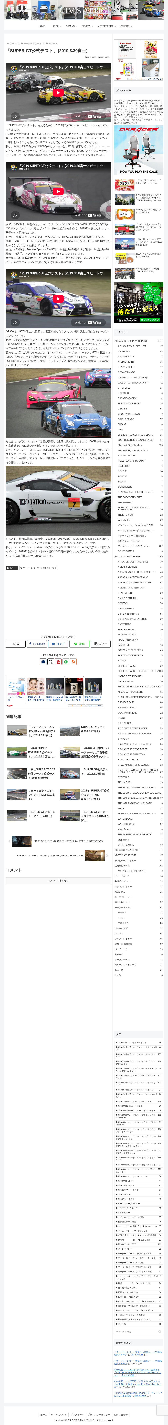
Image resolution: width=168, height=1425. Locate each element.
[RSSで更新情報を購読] (73, 661)
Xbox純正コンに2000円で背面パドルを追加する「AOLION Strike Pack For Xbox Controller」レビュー (137, 1372)
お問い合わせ (121, 1414)
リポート (13, 568)
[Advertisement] (58, 606)
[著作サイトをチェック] (43, 661)
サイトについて (59, 1414)
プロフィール (77, 1414)
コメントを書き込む (58, 880)
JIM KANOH (137, 1354)
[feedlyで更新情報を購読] (66, 661)
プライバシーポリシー (98, 1414)
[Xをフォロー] (50, 661)
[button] (101, 644)
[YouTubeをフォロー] (58, 661)
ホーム (43, 1414)
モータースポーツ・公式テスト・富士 (39, 568)
